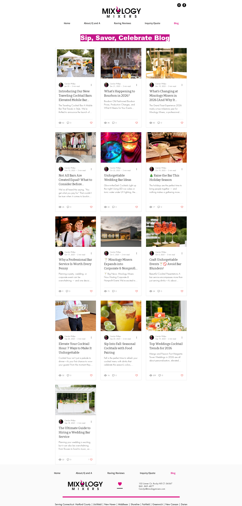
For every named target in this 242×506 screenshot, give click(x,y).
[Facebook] (184, 5)
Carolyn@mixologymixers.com (152, 489)
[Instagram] (179, 5)
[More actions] (92, 85)
